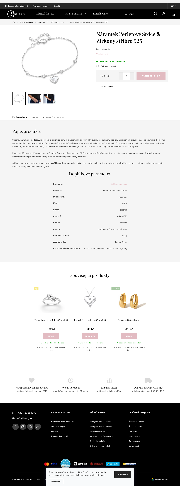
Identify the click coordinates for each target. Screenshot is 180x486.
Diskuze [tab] (34, 117)
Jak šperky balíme (97, 431)
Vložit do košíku (151, 76)
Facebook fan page (15, 427)
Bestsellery (133, 431)
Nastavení (56, 481)
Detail (51, 336)
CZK (172, 6)
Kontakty (57, 6)
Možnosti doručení (108, 66)
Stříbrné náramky (119, 184)
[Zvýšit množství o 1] (132, 76)
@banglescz (38, 427)
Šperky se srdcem (136, 421)
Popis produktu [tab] (19, 117)
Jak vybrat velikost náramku (101, 421)
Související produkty (52, 117)
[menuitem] (46, 14)
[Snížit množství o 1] (121, 76)
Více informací (102, 54)
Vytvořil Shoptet (161, 479)
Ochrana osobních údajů (100, 446)
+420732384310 (30, 427)
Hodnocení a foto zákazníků (16, 6)
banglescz (23, 427)
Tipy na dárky (134, 441)
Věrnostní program (40, 6)
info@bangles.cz (26, 418)
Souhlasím (123, 474)
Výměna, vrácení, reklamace (101, 436)
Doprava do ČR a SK (59, 436)
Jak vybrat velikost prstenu (101, 426)
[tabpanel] (51, 321)
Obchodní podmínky (98, 441)
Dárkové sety (134, 446)
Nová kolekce (134, 436)
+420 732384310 (26, 413)
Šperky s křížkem (136, 426)
